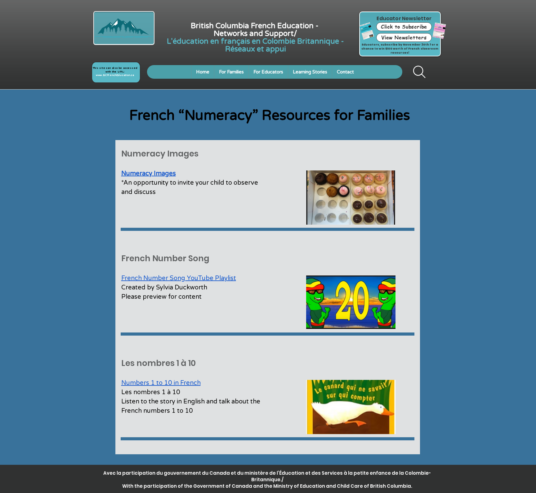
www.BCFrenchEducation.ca (115, 75)
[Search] (419, 71)
